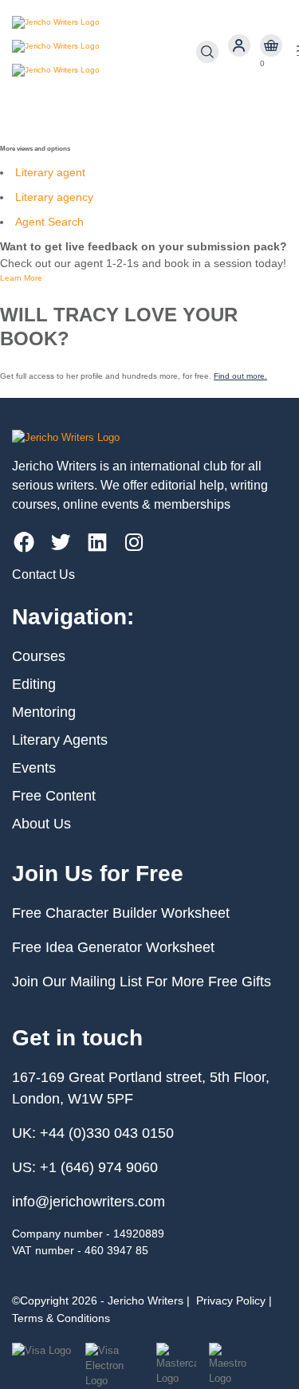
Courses (38, 656)
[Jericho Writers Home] (104, 52)
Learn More (21, 277)
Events (34, 768)
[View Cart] (271, 45)
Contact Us (43, 574)
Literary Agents (60, 740)
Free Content (54, 796)
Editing (34, 684)
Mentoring (44, 712)
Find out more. (240, 376)
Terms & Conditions (61, 1318)
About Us (41, 824)
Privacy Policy (231, 1300)
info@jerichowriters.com (88, 1202)
